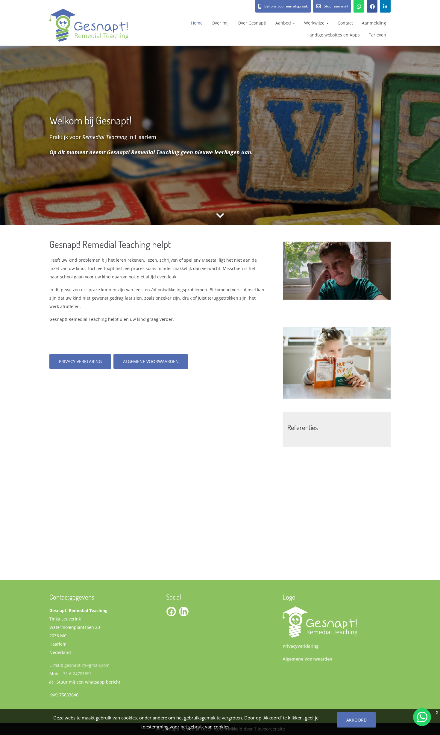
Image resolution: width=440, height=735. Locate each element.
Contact (345, 23)
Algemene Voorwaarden (151, 361)
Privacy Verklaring (80, 361)
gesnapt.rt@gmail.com (87, 665)
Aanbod (283, 23)
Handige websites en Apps (333, 35)
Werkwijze (315, 23)
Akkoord (356, 720)
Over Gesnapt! (252, 23)
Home (197, 23)
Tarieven (377, 35)
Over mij (220, 23)
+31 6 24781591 (76, 673)
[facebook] (372, 6)
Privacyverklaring (300, 646)
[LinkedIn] (385, 6)
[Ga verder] (220, 215)
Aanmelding (374, 23)
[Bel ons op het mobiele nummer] (358, 6)
